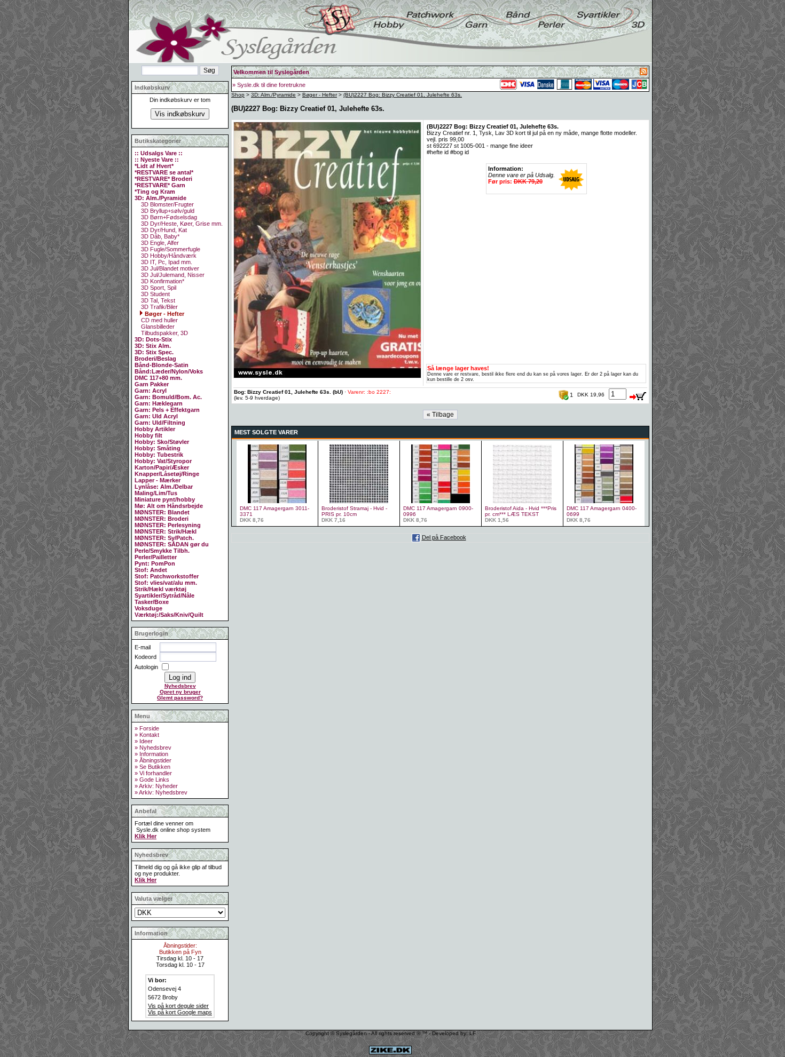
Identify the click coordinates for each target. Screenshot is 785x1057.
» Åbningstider (153, 760)
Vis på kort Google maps (180, 1012)
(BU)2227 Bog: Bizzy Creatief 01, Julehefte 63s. (402, 95)
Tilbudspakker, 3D (163, 333)
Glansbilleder (157, 326)
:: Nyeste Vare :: (157, 159)
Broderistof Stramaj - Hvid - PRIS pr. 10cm (354, 511)
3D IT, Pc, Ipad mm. (165, 262)
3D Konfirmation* (161, 281)
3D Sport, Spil (157, 287)
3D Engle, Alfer (159, 243)
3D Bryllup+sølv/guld (166, 211)
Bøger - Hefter (163, 314)
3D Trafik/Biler (158, 307)
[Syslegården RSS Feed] (643, 73)
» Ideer (144, 741)
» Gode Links (152, 779)
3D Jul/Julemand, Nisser (172, 275)
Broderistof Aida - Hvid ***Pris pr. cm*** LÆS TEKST (520, 511)
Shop (238, 95)
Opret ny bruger (180, 692)
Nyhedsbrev (180, 686)
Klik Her (145, 836)
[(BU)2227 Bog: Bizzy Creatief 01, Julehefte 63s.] (327, 376)
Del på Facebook (444, 537)
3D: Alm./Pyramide (273, 95)
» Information (151, 754)
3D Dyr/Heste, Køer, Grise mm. (181, 223)
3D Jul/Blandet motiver (169, 268)
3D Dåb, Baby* (159, 236)
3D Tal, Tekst (157, 300)
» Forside (147, 728)
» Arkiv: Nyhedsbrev (161, 792)
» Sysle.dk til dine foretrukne (268, 85)
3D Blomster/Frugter (166, 204)
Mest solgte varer (266, 432)
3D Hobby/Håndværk (168, 255)
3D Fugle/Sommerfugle (169, 249)
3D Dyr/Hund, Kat (163, 230)
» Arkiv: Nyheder (156, 786)
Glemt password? (180, 698)
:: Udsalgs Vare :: (159, 153)
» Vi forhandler (153, 773)
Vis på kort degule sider (178, 1006)
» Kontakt (147, 735)
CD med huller (158, 320)
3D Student (154, 294)
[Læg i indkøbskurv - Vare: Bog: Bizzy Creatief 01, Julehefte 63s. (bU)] (638, 394)
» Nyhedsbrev (153, 747)
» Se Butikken (152, 767)
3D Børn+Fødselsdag (168, 217)
